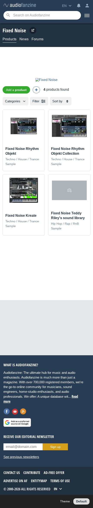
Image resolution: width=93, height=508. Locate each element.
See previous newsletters (21, 457)
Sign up (55, 447)
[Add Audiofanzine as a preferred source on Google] (17, 422)
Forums (37, 39)
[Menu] (87, 15)
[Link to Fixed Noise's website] (32, 30)
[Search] (8, 15)
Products (9, 39)
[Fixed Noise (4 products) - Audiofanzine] (19, 5)
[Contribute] (36, 89)
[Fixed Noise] (46, 80)
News (24, 39)
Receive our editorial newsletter (28, 436)
